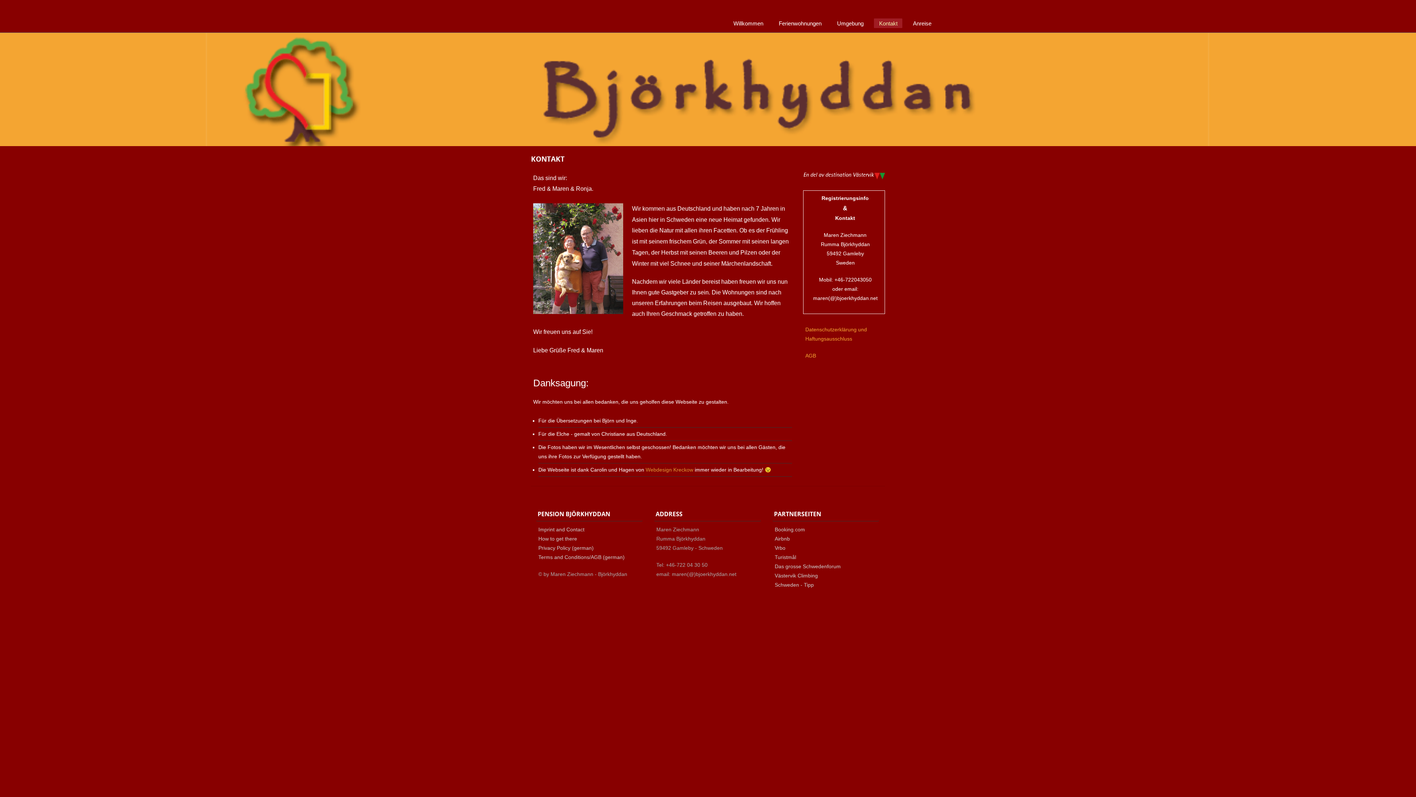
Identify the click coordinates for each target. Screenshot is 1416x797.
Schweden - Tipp (794, 585)
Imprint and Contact (561, 529)
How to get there (557, 539)
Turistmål (785, 557)
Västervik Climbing (796, 576)
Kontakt (888, 23)
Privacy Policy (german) (566, 548)
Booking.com (790, 529)
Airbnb (782, 539)
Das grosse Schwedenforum (808, 566)
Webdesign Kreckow (669, 470)
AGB (810, 356)
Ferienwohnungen (800, 23)
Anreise (922, 23)
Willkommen (748, 23)
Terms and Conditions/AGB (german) (581, 557)
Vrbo (780, 548)
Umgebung (850, 23)
